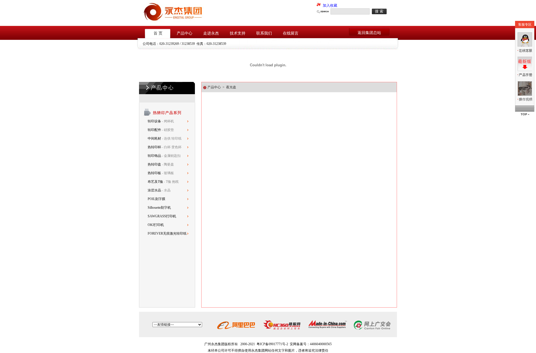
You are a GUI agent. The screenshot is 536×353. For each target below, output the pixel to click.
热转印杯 (155, 147)
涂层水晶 (154, 190)
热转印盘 (154, 164)
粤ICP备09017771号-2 (272, 344)
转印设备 (155, 121)
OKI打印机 (156, 225)
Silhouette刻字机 (159, 208)
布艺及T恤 (155, 182)
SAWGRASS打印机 (162, 216)
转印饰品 (155, 156)
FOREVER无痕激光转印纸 (167, 233)
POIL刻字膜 (156, 199)
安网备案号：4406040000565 (311, 344)
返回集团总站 (369, 33)
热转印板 (154, 173)
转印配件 (155, 130)
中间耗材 (155, 138)
